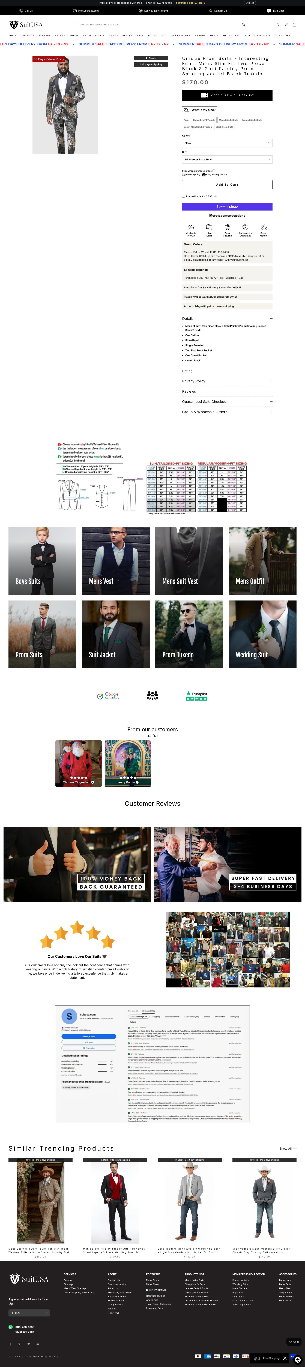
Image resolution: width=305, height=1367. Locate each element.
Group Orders (115, 1304)
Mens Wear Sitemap (75, 1288)
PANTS (113, 35)
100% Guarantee (117, 1296)
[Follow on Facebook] (10, 1344)
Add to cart (227, 184)
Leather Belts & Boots (196, 1288)
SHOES (74, 35)
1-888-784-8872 (207, 277)
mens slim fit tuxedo (204, 120)
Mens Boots (152, 1280)
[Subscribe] (46, 1312)
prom (186, 120)
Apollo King (152, 1300)
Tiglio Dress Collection (158, 1304)
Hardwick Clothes (155, 1296)
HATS (140, 35)
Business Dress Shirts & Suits (200, 1304)
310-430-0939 (221, 252)
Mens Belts (285, 1284)
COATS (100, 35)
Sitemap (68, 1284)
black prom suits (224, 127)
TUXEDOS (27, 35)
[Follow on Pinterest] (28, 1344)
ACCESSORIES (181, 35)
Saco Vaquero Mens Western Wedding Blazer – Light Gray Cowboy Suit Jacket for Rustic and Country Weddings (189, 1250)
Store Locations (116, 1300)
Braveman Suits (154, 1308)
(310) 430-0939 (24, 1326)
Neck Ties (284, 1288)
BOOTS (127, 35)
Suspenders (285, 1292)
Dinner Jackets (240, 1280)
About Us (113, 1288)
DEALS (214, 35)
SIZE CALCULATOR (257, 35)
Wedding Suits (240, 1284)
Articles (112, 1308)
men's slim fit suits (252, 120)
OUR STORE (282, 35)
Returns (68, 1280)
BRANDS (200, 35)
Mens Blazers (239, 1288)
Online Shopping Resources (79, 1292)
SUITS (12, 35)
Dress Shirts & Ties (242, 1300)
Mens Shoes (152, 1284)
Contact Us (114, 1280)
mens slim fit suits (228, 120)
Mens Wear (285, 1300)
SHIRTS (60, 35)
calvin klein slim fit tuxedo (198, 127)
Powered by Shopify (46, 1356)
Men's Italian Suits (194, 1280)
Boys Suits (238, 1292)
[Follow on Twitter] (19, 1344)
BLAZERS (45, 35)
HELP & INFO (232, 35)
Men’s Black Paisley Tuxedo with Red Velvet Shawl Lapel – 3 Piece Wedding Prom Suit (114, 1250)
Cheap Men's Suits (195, 1284)
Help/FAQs (113, 1313)
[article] (78, 763)
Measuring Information (120, 1292)
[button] (215, 196)
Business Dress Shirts (196, 1296)
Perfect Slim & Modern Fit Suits (201, 1300)
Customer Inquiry (117, 1284)
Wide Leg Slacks (241, 1304)
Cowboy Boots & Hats (196, 1292)
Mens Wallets (286, 1296)
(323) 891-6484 (24, 1331)
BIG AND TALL (157, 35)
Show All (285, 1148)
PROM (87, 35)
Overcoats (238, 1296)
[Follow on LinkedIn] (38, 1344)
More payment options (227, 215)
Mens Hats (285, 1280)
